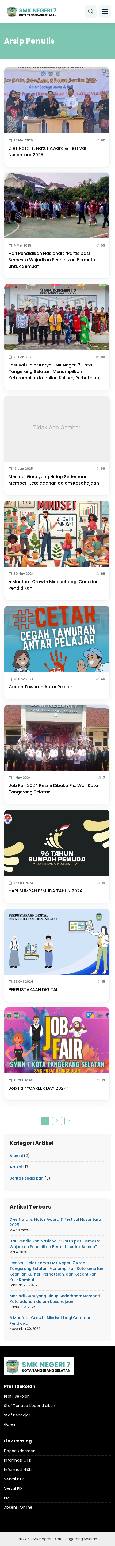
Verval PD (13, 1488)
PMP (8, 1498)
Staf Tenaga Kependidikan (29, 1405)
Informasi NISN (18, 1469)
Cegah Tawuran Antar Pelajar (40, 687)
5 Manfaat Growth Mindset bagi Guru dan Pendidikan (54, 585)
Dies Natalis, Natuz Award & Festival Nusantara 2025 (47, 151)
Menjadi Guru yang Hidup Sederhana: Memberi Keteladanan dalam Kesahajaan (54, 479)
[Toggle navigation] (105, 11)
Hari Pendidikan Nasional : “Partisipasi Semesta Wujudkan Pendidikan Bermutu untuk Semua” (52, 259)
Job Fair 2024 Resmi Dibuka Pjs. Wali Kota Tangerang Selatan (53, 788)
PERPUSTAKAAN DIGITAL (33, 989)
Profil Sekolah (17, 1396)
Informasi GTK (17, 1460)
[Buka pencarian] (91, 11)
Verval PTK (14, 1479)
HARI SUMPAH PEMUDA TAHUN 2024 (46, 891)
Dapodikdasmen (20, 1451)
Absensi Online (18, 1507)
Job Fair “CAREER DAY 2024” (38, 1088)
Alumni (16, 1155)
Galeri (9, 1424)
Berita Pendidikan (26, 1178)
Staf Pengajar (17, 1415)
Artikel (16, 1167)
